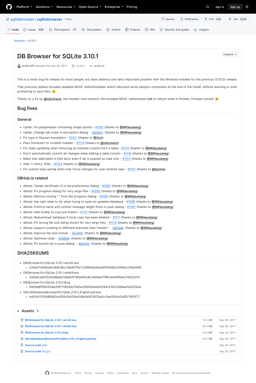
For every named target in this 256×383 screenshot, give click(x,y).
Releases (19, 40)
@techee (158, 169)
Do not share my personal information (191, 373)
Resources (64, 7)
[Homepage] (9, 7)
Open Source (88, 7)
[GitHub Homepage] (47, 373)
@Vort (98, 137)
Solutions (43, 7)
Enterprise (112, 7)
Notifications (191, 19)
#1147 (132, 169)
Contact (144, 373)
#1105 (99, 127)
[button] (128, 311)
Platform (22, 7)
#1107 (73, 137)
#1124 (58, 164)
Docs (134, 373)
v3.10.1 (32, 40)
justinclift (28, 65)
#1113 (113, 222)
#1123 (126, 158)
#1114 (80, 143)
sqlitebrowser (22, 19)
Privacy (88, 373)
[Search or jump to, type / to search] (208, 7)
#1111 (84, 212)
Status (110, 373)
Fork (215, 19)
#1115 (125, 148)
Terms (78, 373)
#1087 (106, 186)
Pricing (132, 7)
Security (99, 373)
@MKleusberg (130, 127)
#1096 (131, 201)
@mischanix (52, 99)
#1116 (127, 153)
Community (123, 373)
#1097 (131, 207)
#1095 (95, 191)
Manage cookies (160, 373)
